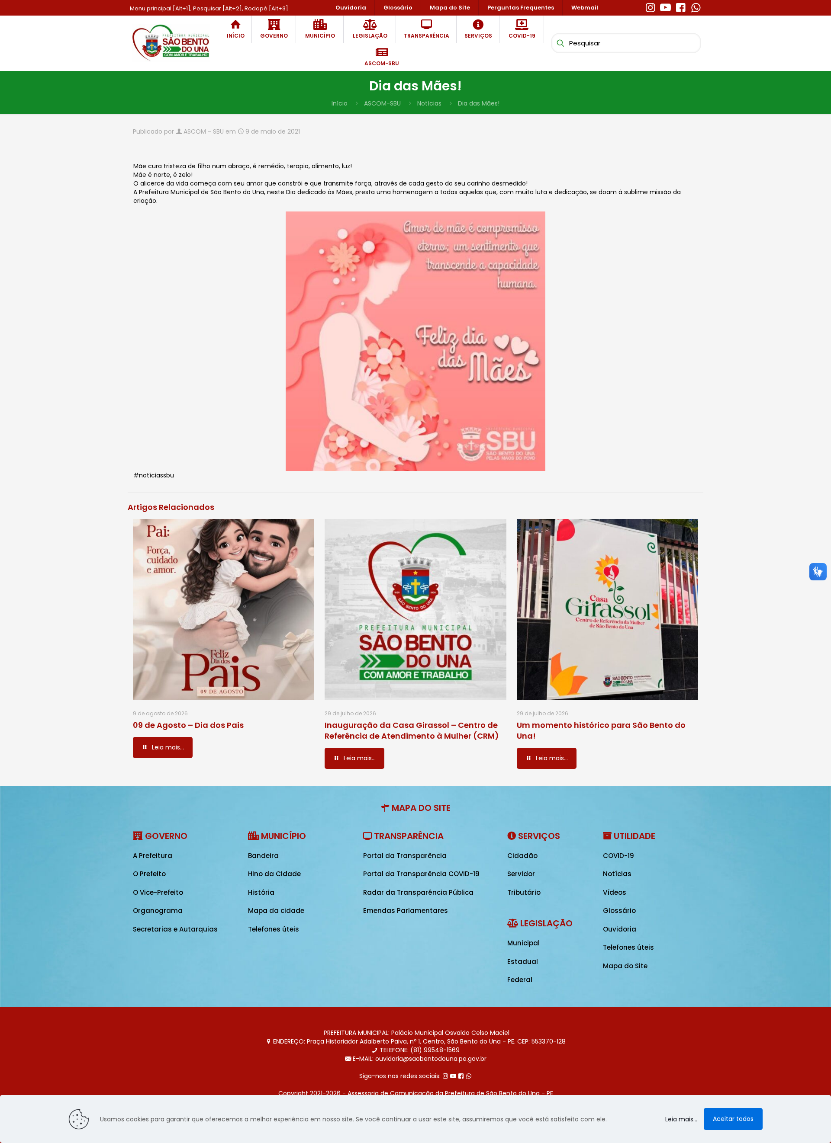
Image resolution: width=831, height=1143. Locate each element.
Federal (519, 979)
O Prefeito (149, 873)
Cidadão (522, 855)
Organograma (158, 910)
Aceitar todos (733, 1118)
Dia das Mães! (478, 103)
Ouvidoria (619, 929)
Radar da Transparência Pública (418, 892)
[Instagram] (650, 6)
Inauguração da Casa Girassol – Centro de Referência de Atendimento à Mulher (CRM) (412, 730)
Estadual (522, 961)
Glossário (619, 910)
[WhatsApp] (695, 6)
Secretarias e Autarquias (175, 929)
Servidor (521, 873)
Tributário (524, 892)
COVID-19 (618, 855)
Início (340, 103)
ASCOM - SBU (204, 131)
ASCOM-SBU (382, 103)
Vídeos (614, 892)
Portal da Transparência (405, 855)
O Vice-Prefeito (158, 892)
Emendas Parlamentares (405, 910)
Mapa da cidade (276, 910)
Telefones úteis (273, 929)
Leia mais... (681, 1119)
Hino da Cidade (274, 873)
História (261, 892)
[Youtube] (665, 6)
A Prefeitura (152, 855)
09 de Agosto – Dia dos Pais (188, 725)
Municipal (523, 943)
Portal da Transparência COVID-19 (421, 873)
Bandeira (263, 855)
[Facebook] (680, 6)
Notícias (429, 103)
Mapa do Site (625, 965)
